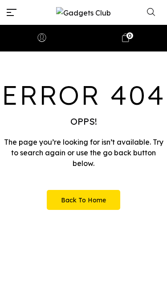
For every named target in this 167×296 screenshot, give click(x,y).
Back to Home (83, 200)
